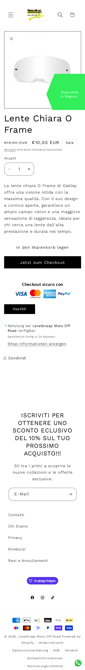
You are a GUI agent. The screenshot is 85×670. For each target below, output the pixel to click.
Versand (10, 149)
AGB (56, 650)
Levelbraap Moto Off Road (39, 636)
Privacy (15, 537)
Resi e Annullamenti (28, 560)
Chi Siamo (18, 526)
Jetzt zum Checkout (42, 262)
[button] (11, 15)
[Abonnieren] (70, 494)
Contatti (16, 515)
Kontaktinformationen (45, 658)
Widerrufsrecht (51, 642)
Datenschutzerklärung (30, 650)
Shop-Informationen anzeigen (37, 344)
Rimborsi (17, 549)
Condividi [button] (17, 358)
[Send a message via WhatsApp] (78, 663)
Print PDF (19, 309)
